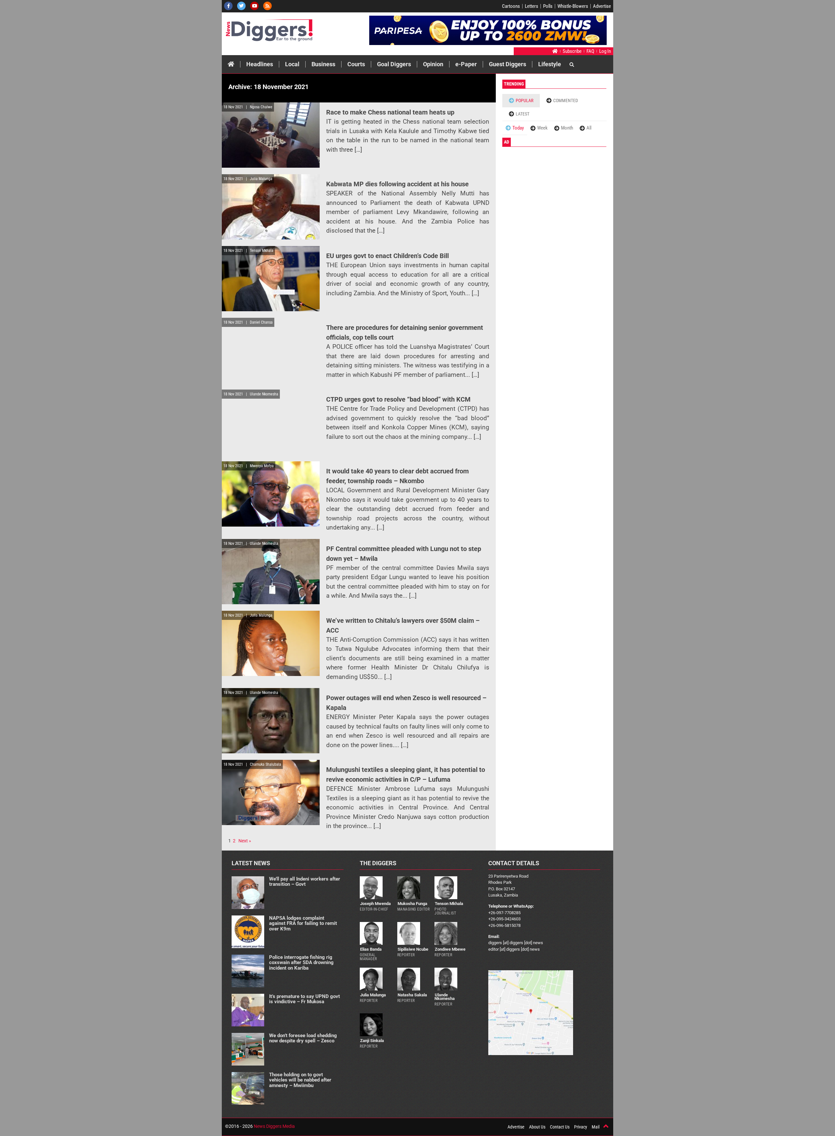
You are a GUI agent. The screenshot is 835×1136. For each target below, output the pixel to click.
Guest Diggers (507, 64)
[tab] (521, 100)
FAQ (590, 51)
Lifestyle (549, 64)
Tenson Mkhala (449, 903)
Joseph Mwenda (375, 903)
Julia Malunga (373, 994)
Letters (531, 6)
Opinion (433, 64)
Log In (605, 51)
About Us (537, 1126)
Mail (596, 1126)
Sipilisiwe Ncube (413, 949)
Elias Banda (371, 949)
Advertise (602, 6)
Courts (356, 64)
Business (323, 64)
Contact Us (559, 1126)
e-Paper (466, 64)
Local (292, 64)
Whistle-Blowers (572, 6)
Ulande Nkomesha (444, 996)
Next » (244, 840)
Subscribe (572, 51)
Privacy (580, 1126)
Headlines (259, 64)
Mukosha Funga (412, 903)
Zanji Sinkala (372, 1040)
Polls (548, 6)
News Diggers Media (274, 1126)
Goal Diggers (394, 64)
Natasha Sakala (412, 994)
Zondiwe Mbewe (450, 949)
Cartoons (511, 6)
